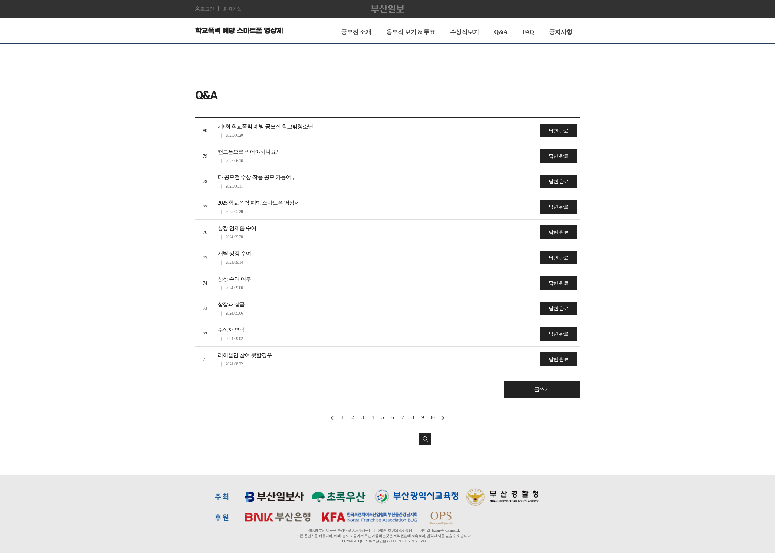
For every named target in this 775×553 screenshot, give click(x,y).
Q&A (500, 31)
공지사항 (560, 31)
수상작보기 (464, 31)
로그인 (206, 8)
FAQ (528, 31)
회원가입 (232, 8)
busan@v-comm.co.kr (446, 530)
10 (432, 417)
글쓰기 (541, 389)
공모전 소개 (356, 31)
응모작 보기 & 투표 (410, 31)
